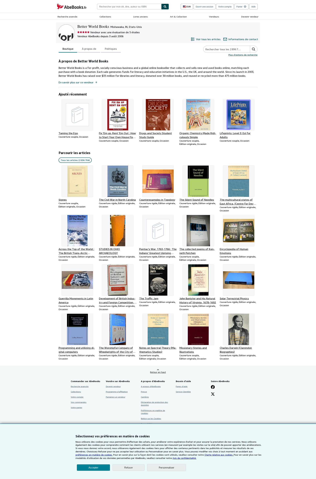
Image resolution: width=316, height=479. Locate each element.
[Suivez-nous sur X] (213, 394)
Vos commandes (78, 402)
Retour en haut (158, 372)
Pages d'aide (181, 386)
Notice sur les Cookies (151, 418)
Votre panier (76, 407)
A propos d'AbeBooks (151, 386)
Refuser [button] (128, 467)
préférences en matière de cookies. (94, 454)
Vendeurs (214, 16)
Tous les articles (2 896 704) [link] (75, 160)
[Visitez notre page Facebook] (213, 387)
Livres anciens (140, 16)
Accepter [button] (93, 467)
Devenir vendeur (249, 16)
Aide (253, 6)
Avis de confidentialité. (184, 458)
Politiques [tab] (111, 48)
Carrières (145, 397)
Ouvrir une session (204, 6)
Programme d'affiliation (117, 391)
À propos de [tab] (89, 48)
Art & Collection (178, 16)
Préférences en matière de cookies (153, 411)
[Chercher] (165, 6)
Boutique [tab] (68, 48)
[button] (253, 49)
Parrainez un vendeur (115, 397)
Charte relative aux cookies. (219, 454)
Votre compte (225, 6)
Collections (105, 16)
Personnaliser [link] (166, 467)
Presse (144, 391)
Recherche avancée (67, 16)
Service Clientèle (183, 391)
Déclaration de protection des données (154, 403)
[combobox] (129, 6)
